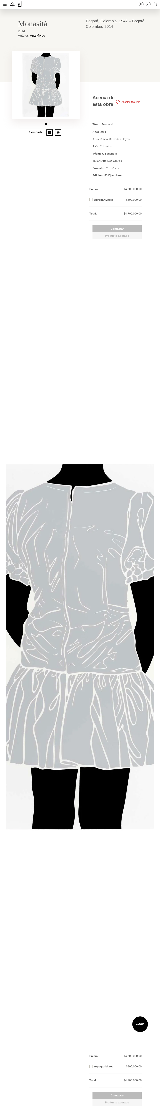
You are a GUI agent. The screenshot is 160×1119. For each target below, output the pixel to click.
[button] (46, 124)
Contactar (117, 228)
